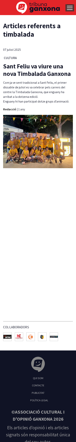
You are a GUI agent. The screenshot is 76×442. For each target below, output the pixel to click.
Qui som (38, 378)
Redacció (10, 109)
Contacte (38, 385)
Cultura (10, 58)
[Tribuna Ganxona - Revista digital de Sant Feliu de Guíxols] (38, 365)
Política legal (39, 400)
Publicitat (38, 393)
